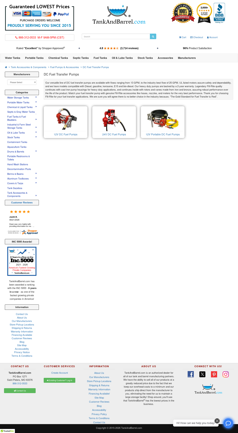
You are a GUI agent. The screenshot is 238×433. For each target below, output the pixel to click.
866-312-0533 (20, 383)
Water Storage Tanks (18, 97)
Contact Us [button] (21, 390)
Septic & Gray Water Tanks (21, 111)
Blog (22, 341)
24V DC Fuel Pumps (114, 134)
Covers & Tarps (15, 183)
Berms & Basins (15, 173)
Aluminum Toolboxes (18, 178)
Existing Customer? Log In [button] (60, 380)
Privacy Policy (99, 414)
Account (213, 37)
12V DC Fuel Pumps (65, 134)
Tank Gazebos (14, 188)
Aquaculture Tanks (16, 146)
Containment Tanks (17, 142)
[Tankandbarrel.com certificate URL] (22, 231)
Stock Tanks (13, 137)
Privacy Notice (22, 352)
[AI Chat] (228, 423)
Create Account (59, 372)
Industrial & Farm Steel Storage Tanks (19, 126)
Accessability (22, 348)
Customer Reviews (22, 202)
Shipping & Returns (22, 328)
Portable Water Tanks (18, 102)
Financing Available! (99, 393)
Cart (183, 37)
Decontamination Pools (19, 169)
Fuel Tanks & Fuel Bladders (16, 118)
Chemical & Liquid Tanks (20, 107)
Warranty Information (22, 331)
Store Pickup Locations (22, 324)
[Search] (153, 36)
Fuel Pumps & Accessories (64, 67)
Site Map (22, 345)
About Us (22, 317)
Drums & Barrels (16, 151)
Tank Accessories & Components (28, 67)
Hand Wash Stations (17, 164)
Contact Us (22, 314)
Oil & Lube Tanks (16, 132)
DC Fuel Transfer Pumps (96, 67)
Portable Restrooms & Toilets (18, 158)
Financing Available (22, 334)
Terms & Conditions (21, 355)
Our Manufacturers (22, 321)
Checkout (198, 37)
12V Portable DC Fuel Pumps (163, 134)
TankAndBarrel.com (131, 427)
